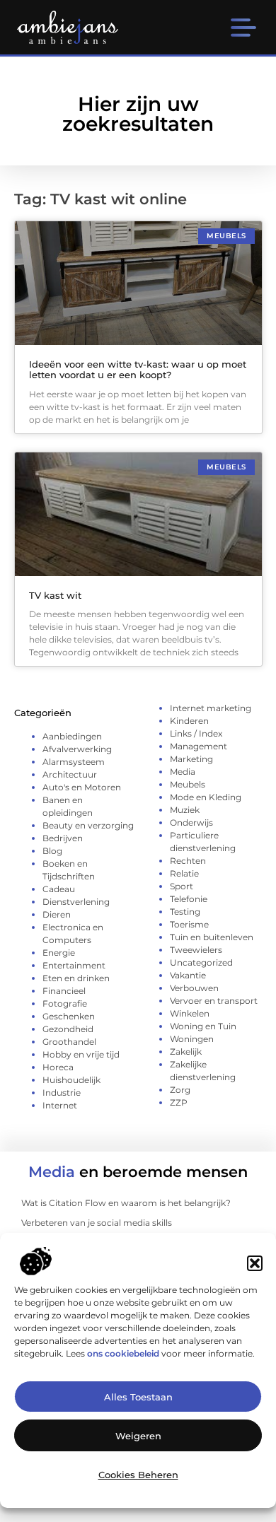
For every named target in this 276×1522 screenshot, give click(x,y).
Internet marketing (210, 708)
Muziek (185, 809)
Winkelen (189, 1013)
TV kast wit (55, 595)
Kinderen (189, 720)
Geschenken (68, 1016)
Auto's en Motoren (81, 787)
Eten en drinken (76, 978)
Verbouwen (194, 988)
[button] (255, 1263)
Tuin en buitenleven (211, 937)
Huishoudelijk (71, 1080)
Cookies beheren (138, 1474)
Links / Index (196, 733)
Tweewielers (196, 949)
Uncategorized (201, 962)
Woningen (192, 1039)
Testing (185, 911)
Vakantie (188, 975)
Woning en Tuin (203, 1026)
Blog (52, 850)
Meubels (187, 784)
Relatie (184, 873)
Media (182, 771)
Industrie (61, 1092)
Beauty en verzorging (88, 825)
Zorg (180, 1089)
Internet (59, 1105)
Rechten (188, 860)
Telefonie (188, 899)
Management (198, 746)
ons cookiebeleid (123, 1353)
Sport (181, 886)
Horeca (58, 1067)
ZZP (179, 1102)
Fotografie (64, 1003)
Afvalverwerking (77, 749)
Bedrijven (62, 838)
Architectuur (69, 774)
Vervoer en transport (214, 1000)
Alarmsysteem (73, 761)
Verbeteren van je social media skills (96, 1222)
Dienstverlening (76, 901)
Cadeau (58, 889)
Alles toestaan (138, 1397)
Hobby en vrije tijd (81, 1054)
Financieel (64, 990)
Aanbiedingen (72, 736)
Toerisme (189, 924)
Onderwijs (191, 822)
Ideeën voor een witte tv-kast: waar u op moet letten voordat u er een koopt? (137, 369)
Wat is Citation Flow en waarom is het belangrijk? (126, 1203)
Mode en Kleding (205, 797)
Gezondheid (67, 1029)
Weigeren (138, 1435)
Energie (58, 952)
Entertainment (73, 965)
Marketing (191, 759)
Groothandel (69, 1041)
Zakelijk (186, 1051)
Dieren (56, 914)
